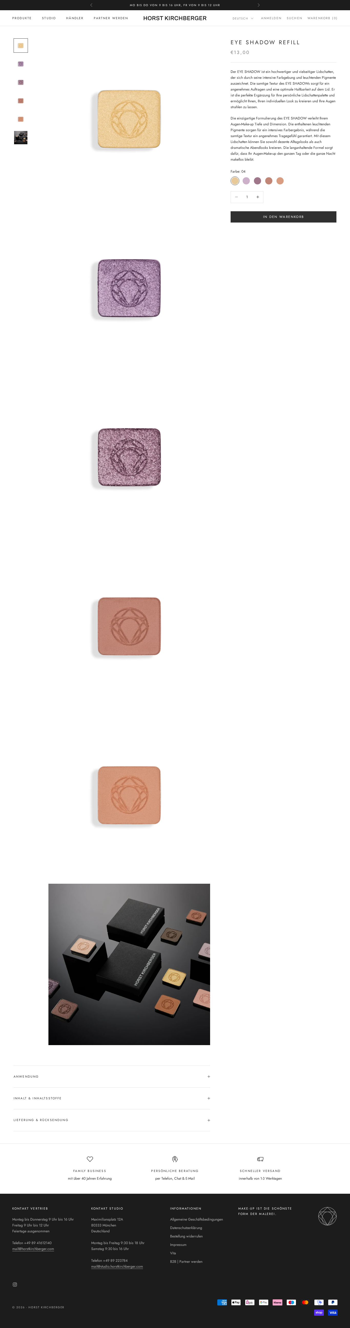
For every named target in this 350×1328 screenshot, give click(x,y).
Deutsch (240, 18)
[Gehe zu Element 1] (21, 45)
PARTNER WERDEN (111, 18)
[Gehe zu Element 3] (21, 82)
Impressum (178, 1244)
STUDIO (49, 18)
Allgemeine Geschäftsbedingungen (196, 1219)
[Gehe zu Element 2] (21, 64)
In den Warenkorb (283, 216)
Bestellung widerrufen (186, 1236)
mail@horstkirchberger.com (33, 1248)
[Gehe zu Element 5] (21, 119)
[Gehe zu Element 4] (21, 101)
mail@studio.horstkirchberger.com (117, 1266)
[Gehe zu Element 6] (21, 137)
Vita (173, 1253)
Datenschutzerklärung (186, 1227)
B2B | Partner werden (186, 1261)
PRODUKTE (22, 18)
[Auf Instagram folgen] (14, 1284)
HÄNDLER (75, 18)
